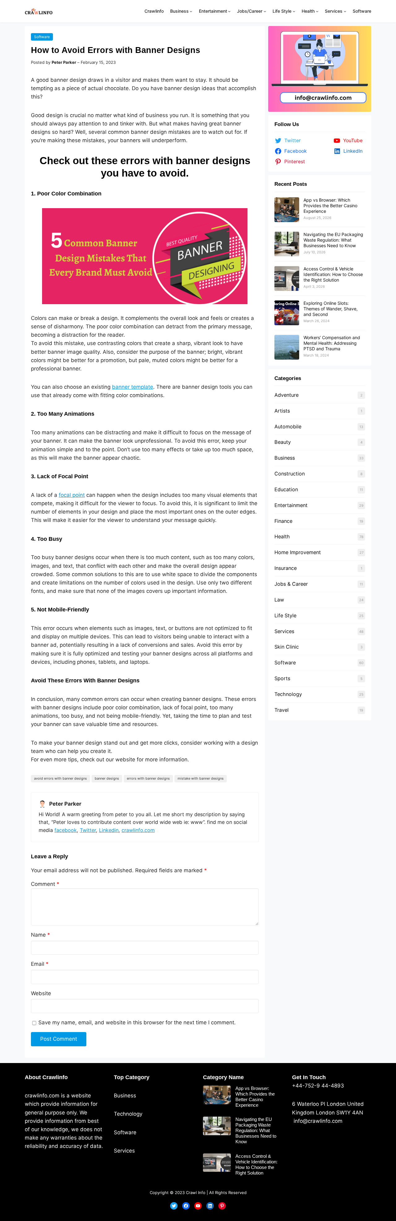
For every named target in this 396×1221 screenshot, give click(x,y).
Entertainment (291, 505)
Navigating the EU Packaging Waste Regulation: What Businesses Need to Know (333, 240)
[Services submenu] (345, 11)
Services (284, 631)
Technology (288, 694)
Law (279, 600)
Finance (283, 521)
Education (286, 489)
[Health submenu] (317, 11)
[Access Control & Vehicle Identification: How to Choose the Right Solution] (286, 278)
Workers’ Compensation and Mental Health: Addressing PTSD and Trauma (331, 343)
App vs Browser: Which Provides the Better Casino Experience (330, 205)
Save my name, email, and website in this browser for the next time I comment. (137, 1022)
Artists (282, 411)
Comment (45, 884)
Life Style (285, 615)
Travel (281, 710)
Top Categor (130, 1077)
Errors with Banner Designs (148, 778)
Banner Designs (107, 778)
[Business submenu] (191, 11)
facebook (65, 830)
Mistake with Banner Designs (201, 778)
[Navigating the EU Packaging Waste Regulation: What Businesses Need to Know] (286, 244)
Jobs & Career (291, 584)
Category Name (223, 1077)
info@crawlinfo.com (317, 1121)
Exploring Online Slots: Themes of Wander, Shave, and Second (330, 308)
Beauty (282, 442)
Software (42, 36)
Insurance (285, 568)
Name (40, 935)
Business (284, 458)
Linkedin (108, 830)
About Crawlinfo (46, 1077)
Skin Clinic (286, 647)
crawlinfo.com (138, 830)
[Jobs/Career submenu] (265, 11)
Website (41, 993)
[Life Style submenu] (294, 11)
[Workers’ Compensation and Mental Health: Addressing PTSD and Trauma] (286, 347)
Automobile (287, 426)
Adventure (286, 395)
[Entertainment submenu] (229, 11)
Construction (289, 473)
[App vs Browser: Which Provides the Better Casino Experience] (286, 209)
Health (282, 536)
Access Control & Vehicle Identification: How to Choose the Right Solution (333, 274)
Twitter (88, 830)
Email (40, 964)
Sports (282, 678)
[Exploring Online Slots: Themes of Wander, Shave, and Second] (286, 312)
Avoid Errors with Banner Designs (60, 778)
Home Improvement (297, 552)
